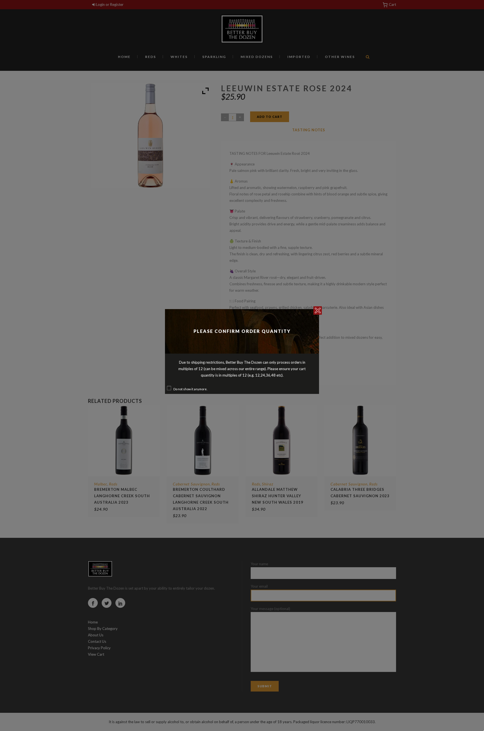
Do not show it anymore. (190, 389)
